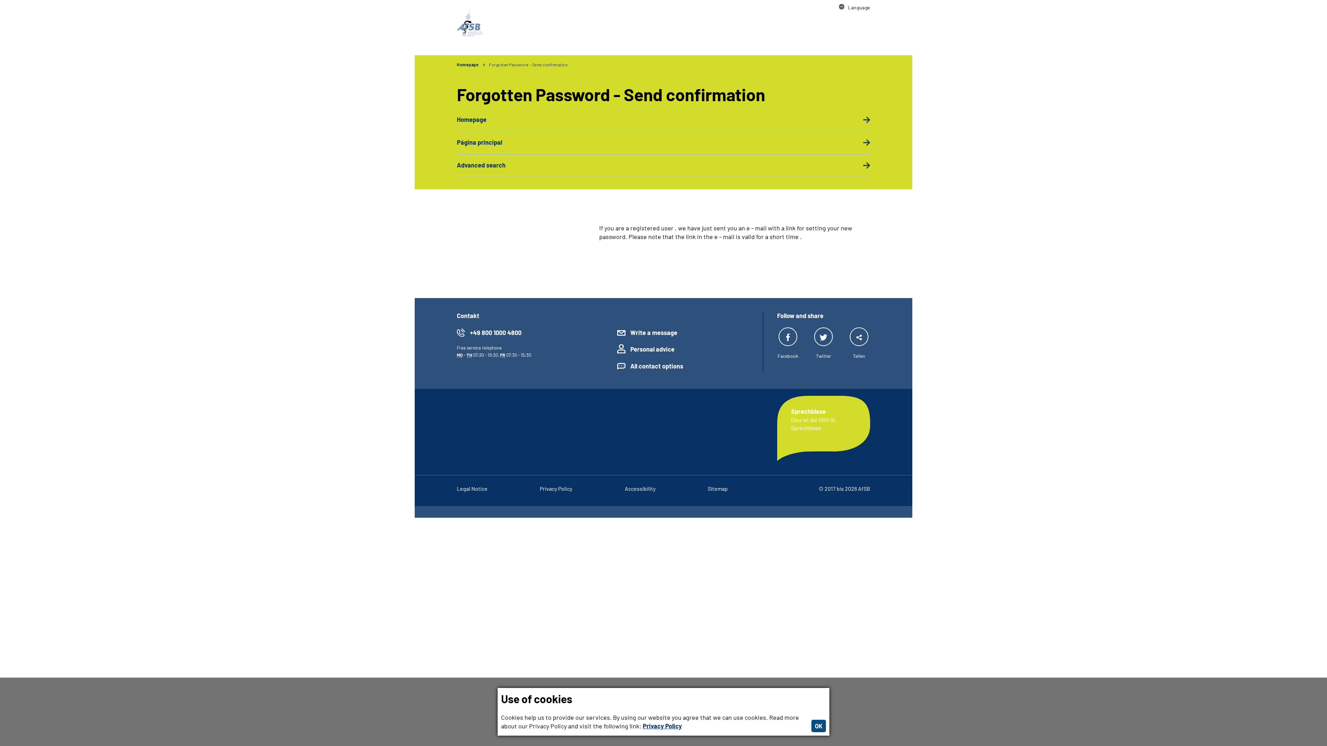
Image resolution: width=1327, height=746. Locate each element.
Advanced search (481, 165)
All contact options (656, 366)
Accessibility (640, 488)
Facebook (788, 356)
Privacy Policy (662, 726)
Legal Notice (472, 488)
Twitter (823, 356)
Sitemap (718, 488)
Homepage (468, 64)
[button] (854, 7)
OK (818, 726)
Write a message (653, 332)
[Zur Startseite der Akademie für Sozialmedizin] (470, 22)
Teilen (859, 356)
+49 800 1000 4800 (495, 332)
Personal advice (652, 349)
